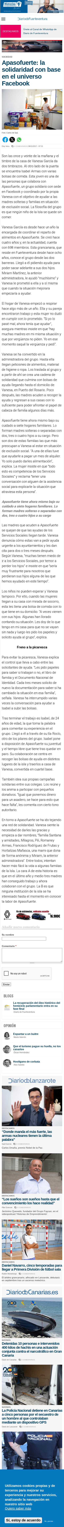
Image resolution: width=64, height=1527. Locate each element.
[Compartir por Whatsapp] (19, 141)
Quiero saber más (18, 1508)
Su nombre (8, 934)
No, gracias (48, 1521)
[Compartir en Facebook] (5, 141)
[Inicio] (32, 19)
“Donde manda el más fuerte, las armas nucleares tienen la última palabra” (27, 1136)
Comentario (9, 946)
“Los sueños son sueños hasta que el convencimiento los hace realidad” (30, 1201)
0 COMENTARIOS (21, 146)
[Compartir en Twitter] (12, 141)
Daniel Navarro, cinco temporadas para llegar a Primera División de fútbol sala (32, 1267)
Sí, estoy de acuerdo (23, 1520)
